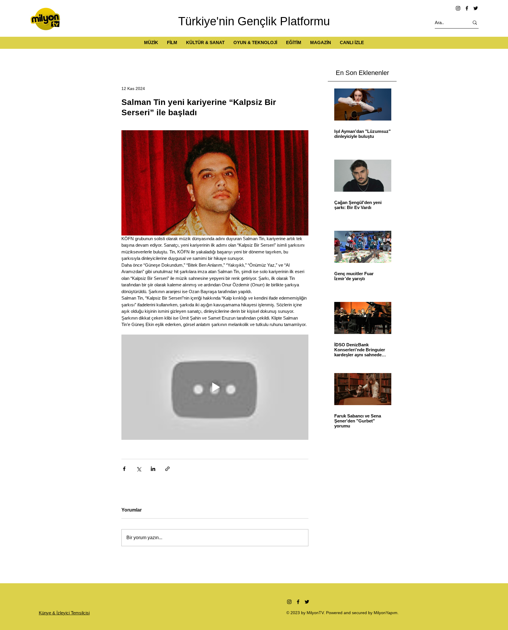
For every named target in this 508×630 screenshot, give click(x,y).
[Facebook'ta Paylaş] (124, 469)
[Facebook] (467, 8)
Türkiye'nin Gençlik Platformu (254, 21)
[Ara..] (475, 22)
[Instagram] (458, 8)
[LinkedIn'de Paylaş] (153, 469)
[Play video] (214, 387)
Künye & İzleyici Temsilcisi (64, 612)
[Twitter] (476, 8)
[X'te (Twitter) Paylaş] (138, 469)
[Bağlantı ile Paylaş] (167, 469)
